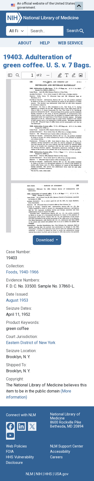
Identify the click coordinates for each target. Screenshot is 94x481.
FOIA (10, 451)
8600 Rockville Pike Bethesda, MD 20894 (66, 424)
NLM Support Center (66, 446)
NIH (39, 474)
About (25, 43)
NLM (29, 474)
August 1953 (17, 300)
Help (45, 43)
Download (45, 240)
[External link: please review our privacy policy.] (10, 426)
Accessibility (60, 451)
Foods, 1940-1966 (22, 272)
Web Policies (16, 446)
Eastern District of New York (30, 342)
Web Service (70, 43)
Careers (56, 457)
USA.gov (61, 474)
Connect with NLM (21, 415)
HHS (48, 474)
